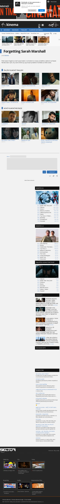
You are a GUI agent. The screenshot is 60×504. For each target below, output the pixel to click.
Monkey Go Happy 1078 (9, 470)
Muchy (42, 284)
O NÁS (55, 33)
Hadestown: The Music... (46, 247)
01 (50, 176)
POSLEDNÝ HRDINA (41, 398)
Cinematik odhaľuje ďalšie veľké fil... (19, 44)
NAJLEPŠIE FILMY (25, 33)
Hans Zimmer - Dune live (23, 491)
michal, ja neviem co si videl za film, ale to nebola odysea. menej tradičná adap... (45, 440)
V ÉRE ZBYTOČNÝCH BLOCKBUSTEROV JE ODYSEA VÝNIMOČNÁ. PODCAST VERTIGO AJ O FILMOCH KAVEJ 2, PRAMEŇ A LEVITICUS (47, 341)
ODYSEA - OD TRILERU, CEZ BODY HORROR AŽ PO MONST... (45, 432)
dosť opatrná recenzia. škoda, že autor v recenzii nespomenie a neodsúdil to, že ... (45, 386)
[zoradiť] (57, 176)
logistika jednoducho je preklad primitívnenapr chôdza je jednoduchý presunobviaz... (47, 400)
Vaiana (42, 214)
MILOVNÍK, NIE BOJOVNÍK (48, 102)
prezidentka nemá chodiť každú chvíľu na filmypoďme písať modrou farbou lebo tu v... (46, 395)
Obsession (43, 259)
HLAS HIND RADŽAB (41, 384)
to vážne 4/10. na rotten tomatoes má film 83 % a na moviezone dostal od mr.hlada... (47, 376)
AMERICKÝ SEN (25, 140)
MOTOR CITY (46, 86)
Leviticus (42, 282)
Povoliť (41, 10)
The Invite (43, 254)
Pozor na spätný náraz (37, 470)
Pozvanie (42, 221)
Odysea (42, 207)
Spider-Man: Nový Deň (46, 280)
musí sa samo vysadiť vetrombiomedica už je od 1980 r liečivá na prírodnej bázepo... (46, 411)
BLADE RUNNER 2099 (27, 102)
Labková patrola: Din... (46, 212)
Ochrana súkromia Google (17, 499)
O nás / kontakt (27, 499)
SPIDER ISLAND (40, 379)
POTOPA (38, 419)
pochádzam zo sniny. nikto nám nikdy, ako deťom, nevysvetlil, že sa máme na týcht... (46, 421)
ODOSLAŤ (52, 172)
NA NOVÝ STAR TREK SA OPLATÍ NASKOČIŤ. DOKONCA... (45, 425)
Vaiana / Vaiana (44, 289)
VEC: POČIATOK (40, 393)
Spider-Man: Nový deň (46, 205)
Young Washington (45, 255)
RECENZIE (15, 30)
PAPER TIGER (5, 86)
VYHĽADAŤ (46, 33)
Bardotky (42, 217)
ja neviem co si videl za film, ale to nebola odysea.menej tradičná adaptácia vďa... (45, 435)
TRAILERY (24, 30)
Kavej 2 (42, 209)
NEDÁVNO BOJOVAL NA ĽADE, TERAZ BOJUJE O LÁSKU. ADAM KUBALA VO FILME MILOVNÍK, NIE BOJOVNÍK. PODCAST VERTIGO (47, 302)
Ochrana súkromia (6, 499)
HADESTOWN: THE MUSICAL (10, 102)
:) (44, 172)
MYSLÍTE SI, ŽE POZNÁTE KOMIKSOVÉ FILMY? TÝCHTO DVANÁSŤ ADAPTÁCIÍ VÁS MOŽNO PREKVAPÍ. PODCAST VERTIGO (47, 330)
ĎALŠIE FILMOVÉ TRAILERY (13, 70)
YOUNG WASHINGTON (28, 86)
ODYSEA (38, 438)
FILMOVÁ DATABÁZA (36, 30)
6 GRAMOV (5, 124)
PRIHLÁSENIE (54, 1)
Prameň (42, 291)
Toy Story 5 (43, 248)
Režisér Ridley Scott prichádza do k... (7, 44)
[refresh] (53, 176)
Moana (42, 245)
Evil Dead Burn (44, 252)
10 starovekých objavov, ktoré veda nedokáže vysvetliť (37, 493)
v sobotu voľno (39, 391)
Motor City (43, 257)
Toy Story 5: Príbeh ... (45, 216)
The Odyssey (43, 243)
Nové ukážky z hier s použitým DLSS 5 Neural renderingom (23, 472)
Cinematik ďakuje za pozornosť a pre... (43, 44)
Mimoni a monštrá (45, 210)
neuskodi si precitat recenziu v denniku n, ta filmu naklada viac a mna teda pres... (46, 416)
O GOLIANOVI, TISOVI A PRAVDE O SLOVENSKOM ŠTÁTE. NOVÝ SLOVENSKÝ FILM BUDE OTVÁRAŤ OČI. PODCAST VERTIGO (47, 321)
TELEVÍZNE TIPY (35, 33)
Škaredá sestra (44, 287)
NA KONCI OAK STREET (8, 140)
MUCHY (24, 124)
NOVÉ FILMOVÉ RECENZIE (13, 108)
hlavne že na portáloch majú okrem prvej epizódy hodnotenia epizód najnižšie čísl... (46, 428)
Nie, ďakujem (32, 10)
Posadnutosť (43, 219)
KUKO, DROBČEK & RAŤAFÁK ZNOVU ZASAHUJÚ (49, 141)
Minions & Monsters (45, 250)
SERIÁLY (17, 33)
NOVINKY (7, 30)
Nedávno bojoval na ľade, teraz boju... (31, 44)
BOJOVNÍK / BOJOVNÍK (48, 124)
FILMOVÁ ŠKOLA (10, 33)
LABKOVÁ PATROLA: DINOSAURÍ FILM (46, 389)
